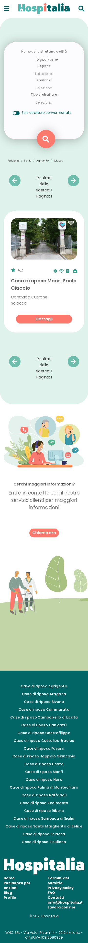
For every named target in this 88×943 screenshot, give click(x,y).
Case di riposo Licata (44, 764)
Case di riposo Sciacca (44, 834)
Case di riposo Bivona (44, 701)
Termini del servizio (58, 880)
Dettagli (44, 319)
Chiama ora (44, 533)
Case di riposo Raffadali (44, 795)
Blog (8, 892)
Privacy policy (61, 887)
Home (9, 878)
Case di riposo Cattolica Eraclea (44, 740)
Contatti (56, 897)
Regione (44, 66)
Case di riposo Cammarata (44, 709)
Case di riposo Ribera (44, 810)
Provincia (44, 80)
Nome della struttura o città (44, 51)
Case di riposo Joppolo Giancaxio (44, 756)
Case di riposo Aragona (44, 694)
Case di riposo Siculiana (44, 841)
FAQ (51, 892)
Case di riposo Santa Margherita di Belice (44, 826)
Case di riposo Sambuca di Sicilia (43, 818)
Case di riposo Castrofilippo (44, 732)
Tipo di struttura (44, 94)
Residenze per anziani (17, 885)
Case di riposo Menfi (44, 771)
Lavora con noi (61, 907)
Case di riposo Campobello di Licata (44, 717)
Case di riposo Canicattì (44, 725)
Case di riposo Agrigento (44, 686)
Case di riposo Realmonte (44, 802)
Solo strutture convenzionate (47, 112)
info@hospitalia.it (65, 902)
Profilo (10, 897)
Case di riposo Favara (44, 748)
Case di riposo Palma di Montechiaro (44, 787)
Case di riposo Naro (44, 779)
